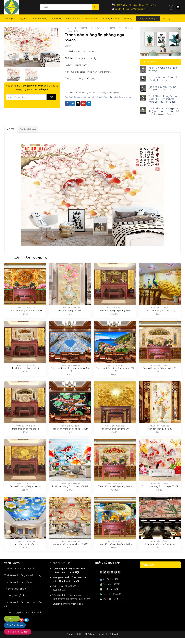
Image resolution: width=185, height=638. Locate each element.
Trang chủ (11, 18)
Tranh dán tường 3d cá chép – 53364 (70, 544)
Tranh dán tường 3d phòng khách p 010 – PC (70, 369)
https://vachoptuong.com (75, 595)
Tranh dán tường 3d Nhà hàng (160, 544)
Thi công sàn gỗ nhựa (15, 595)
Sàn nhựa (128, 18)
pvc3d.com (84, 598)
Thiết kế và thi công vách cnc (19, 582)
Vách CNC (57, 18)
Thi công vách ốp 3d (15, 588)
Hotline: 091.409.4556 (18, 631)
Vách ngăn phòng (111, 18)
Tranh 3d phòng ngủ (77, 97)
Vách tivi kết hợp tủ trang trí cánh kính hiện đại (163, 78)
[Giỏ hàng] (178, 7)
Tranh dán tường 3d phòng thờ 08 (25, 310)
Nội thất (24, 18)
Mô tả (10, 129)
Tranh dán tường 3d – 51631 (159, 428)
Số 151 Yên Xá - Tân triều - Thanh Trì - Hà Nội (135, 5)
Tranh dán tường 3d (93, 28)
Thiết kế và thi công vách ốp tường (22, 575)
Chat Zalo (12, 618)
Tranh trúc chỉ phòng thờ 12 (25, 428)
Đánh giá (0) (28, 129)
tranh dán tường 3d (95, 97)
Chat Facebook (15, 625)
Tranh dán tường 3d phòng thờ (25, 486)
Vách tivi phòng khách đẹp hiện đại (162, 69)
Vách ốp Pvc (91, 18)
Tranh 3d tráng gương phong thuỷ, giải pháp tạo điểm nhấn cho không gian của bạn (164, 111)
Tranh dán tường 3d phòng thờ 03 (159, 368)
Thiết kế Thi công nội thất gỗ (19, 568)
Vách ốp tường (40, 18)
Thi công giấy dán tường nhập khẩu (23, 612)
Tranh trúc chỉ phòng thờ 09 (115, 428)
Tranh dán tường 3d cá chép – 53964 (160, 486)
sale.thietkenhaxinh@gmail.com (129, 9)
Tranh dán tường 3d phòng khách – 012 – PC (115, 369)
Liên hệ (166, 18)
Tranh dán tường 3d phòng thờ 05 (115, 544)
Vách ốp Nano (73, 18)
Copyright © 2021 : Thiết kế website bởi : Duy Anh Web (92, 634)
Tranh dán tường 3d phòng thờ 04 (115, 310)
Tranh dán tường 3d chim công (160, 310)
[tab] (10, 129)
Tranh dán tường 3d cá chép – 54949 (70, 486)
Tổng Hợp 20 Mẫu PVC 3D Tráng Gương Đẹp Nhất (162, 88)
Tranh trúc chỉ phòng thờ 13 (25, 368)
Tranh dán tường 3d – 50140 (70, 310)
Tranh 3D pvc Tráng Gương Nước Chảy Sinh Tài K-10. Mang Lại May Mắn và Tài (162, 99)
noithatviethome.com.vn (64, 598)
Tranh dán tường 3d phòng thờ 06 (115, 486)
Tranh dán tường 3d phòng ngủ (105, 92)
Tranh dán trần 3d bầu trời (25, 544)
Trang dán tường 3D (148, 18)
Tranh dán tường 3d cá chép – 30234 (70, 428)
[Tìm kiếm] (95, 7)
